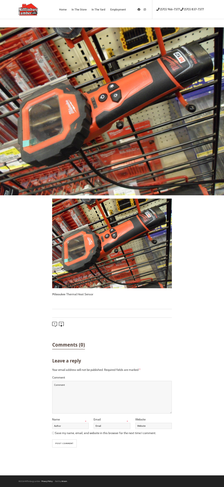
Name (56, 419)
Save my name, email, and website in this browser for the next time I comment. (105, 433)
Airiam (64, 481)
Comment (58, 377)
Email (97, 419)
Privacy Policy (47, 481)
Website (140, 419)
